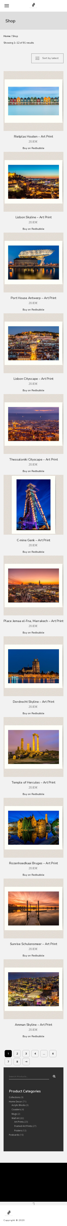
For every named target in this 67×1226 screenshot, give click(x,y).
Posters (18, 1130)
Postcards (14, 1134)
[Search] (53, 1075)
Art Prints (19, 1121)
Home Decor (15, 1101)
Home (7, 36)
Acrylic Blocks (18, 1105)
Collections (14, 1097)
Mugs (14, 1113)
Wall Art (15, 1118)
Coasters (16, 1109)
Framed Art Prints (23, 1126)
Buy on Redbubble (33, 148)
